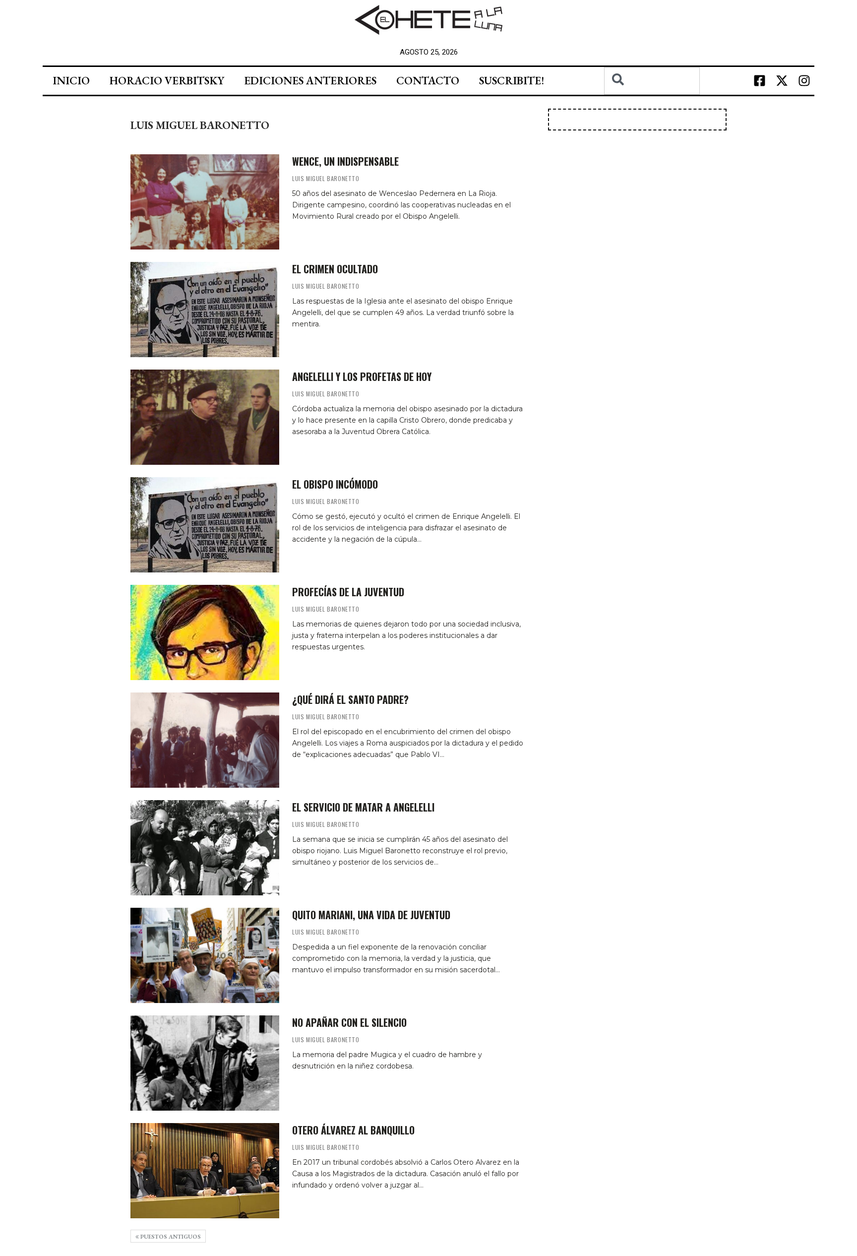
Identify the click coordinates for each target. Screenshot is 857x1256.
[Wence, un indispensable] (204, 202)
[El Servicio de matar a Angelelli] (204, 847)
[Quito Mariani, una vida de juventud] (204, 955)
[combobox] (652, 81)
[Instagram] (804, 81)
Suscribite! (511, 80)
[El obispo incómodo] (204, 524)
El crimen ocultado (335, 268)
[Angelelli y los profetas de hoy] (204, 417)
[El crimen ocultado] (204, 309)
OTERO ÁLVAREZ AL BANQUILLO (353, 1130)
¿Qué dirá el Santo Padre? (350, 699)
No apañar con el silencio (349, 1022)
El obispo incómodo (335, 484)
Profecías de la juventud (348, 591)
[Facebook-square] (760, 81)
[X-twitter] (782, 81)
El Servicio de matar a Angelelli (363, 807)
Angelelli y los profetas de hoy (361, 376)
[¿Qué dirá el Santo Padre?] (204, 740)
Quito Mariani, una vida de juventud (371, 914)
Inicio (71, 80)
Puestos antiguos (170, 1237)
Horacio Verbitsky (167, 80)
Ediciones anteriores (310, 80)
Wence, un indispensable (345, 161)
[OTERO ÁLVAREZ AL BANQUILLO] (204, 1170)
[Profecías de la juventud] (204, 632)
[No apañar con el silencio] (204, 1063)
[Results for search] (652, 100)
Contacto (427, 80)
